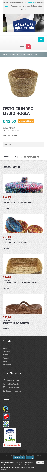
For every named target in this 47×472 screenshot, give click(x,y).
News (5, 361)
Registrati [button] (31, 2)
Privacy (30, 458)
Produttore (10, 156)
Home (5, 54)
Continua (40, 462)
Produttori (6, 358)
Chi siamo (6, 352)
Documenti (7, 365)
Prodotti (12, 54)
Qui (8, 469)
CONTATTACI (19, 458)
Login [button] (7, 6)
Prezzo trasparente (29, 157)
